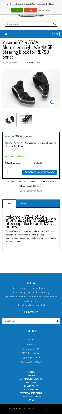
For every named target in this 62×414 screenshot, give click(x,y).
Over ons (31, 375)
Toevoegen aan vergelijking (32, 191)
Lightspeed (35, 409)
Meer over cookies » (44, 10)
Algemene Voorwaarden (31, 379)
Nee (30, 10)
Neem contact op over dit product (22, 181)
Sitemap (31, 400)
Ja (17, 10)
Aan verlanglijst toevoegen (32, 186)
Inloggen (31, 372)
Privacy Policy (31, 386)
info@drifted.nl (33, 357)
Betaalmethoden (31, 389)
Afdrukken (50, 181)
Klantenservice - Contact (31, 396)
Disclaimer (31, 382)
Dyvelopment (49, 409)
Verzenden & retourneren (31, 393)
